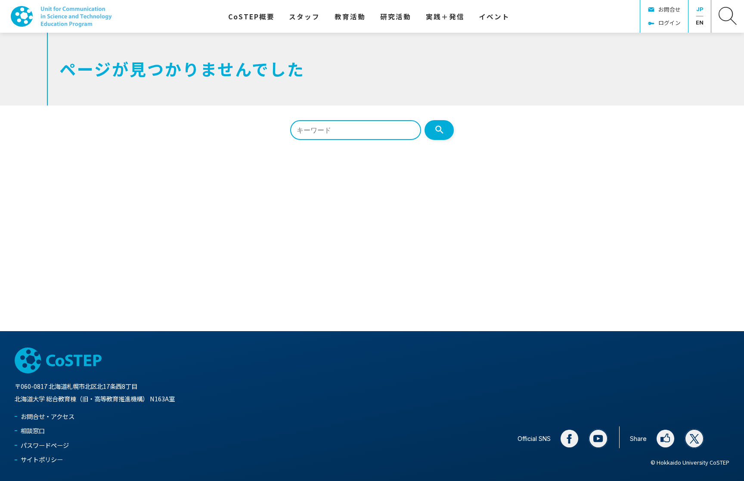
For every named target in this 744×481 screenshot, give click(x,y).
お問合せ (669, 9)
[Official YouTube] (598, 439)
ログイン (669, 23)
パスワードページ (45, 445)
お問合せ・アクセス (47, 416)
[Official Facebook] (570, 439)
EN (700, 22)
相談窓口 (33, 430)
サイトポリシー (42, 459)
